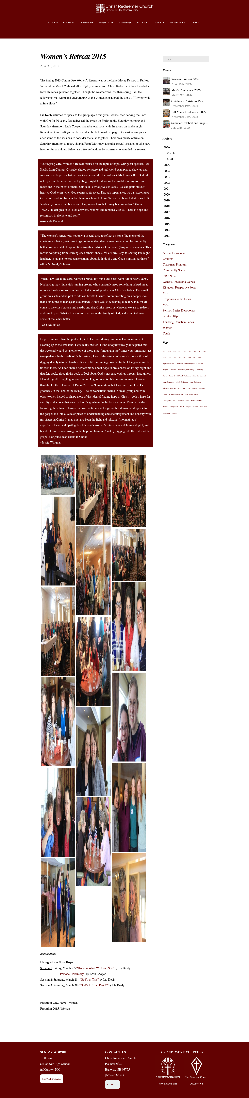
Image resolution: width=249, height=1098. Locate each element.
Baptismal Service (168, 363)
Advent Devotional (174, 253)
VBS (175, 400)
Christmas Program (174, 264)
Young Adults (173, 406)
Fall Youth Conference (184, 376)
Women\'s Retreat (196, 400)
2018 (204, 351)
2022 (179, 357)
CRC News (60, 1002)
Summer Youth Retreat (175, 394)
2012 (174, 351)
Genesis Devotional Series (179, 281)
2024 (189, 357)
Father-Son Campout (199, 376)
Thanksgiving (167, 400)
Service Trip (170, 316)
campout (188, 406)
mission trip (166, 413)
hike (201, 406)
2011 (169, 351)
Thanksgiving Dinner (191, 394)
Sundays (69, 22)
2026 (199, 357)
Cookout (172, 376)
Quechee (173, 388)
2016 (194, 351)
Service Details (51, 1078)
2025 (194, 357)
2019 (164, 357)
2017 (199, 351)
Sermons (125, 22)
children (195, 406)
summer (174, 413)
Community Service (175, 270)
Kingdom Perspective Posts (179, 287)
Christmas (173, 369)
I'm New (53, 22)
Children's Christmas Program (185, 363)
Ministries (106, 22)
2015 (56, 1008)
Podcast (143, 22)
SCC (166, 304)
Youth (166, 333)
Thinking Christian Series (178, 322)
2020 (169, 357)
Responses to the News (177, 299)
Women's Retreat (183, 400)
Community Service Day (186, 369)
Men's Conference (168, 382)
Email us (112, 1084)
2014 (184, 351)
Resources (178, 22)
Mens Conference (195, 382)
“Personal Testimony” (71, 974)
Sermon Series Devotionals (179, 310)
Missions (166, 388)
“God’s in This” (89, 979)
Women (73, 1002)
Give (196, 22)
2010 (164, 351)
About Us (87, 22)
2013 (179, 351)
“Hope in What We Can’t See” (95, 968)
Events (160, 22)
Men (165, 293)
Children (168, 258)
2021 (174, 357)
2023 (184, 357)
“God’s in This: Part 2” (93, 985)
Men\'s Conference (182, 382)
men (205, 406)
